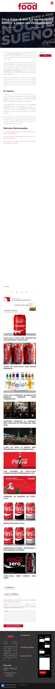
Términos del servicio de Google (12, 607)
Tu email (47, 636)
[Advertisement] (20, 215)
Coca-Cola (6, 286)
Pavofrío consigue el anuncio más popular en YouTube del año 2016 (20, 423)
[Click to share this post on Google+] (22, 292)
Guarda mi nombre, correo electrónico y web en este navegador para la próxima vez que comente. (19, 600)
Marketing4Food (38, 27)
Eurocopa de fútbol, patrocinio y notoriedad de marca (20, 549)
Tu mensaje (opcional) (44, 656)
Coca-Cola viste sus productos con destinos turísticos (20, 339)
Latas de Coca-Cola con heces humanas (20, 367)
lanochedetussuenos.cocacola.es (27, 108)
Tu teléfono (47, 643)
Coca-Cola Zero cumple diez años (20, 577)
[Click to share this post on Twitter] (17, 292)
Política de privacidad (30, 606)
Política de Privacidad (26, 638)
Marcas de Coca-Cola (14, 523)
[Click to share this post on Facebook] (12, 292)
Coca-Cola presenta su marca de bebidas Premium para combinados (20, 397)
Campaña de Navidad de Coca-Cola (20, 497)
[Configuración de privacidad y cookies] (2, 685)
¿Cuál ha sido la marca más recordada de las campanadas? (20, 448)
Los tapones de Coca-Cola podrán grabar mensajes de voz (20, 472)
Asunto (41, 649)
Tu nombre (41, 637)
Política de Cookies (25, 640)
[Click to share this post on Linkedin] (27, 292)
